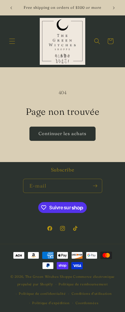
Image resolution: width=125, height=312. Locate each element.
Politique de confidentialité (42, 293)
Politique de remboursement (83, 284)
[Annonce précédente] (11, 8)
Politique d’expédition (50, 303)
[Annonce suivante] (113, 8)
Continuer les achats (62, 133)
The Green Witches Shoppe (49, 276)
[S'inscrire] (95, 186)
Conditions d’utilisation (92, 293)
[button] (12, 41)
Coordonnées (87, 303)
